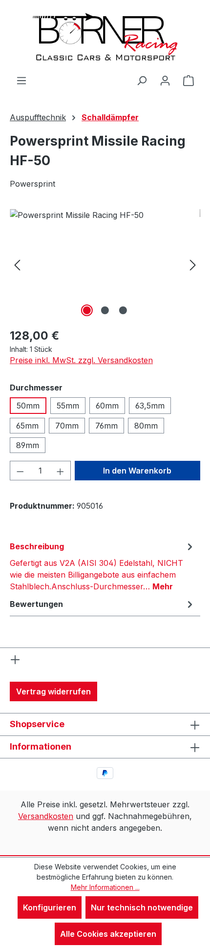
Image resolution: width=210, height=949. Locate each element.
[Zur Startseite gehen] (105, 37)
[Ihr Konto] (165, 80)
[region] (105, 264)
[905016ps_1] (105, 264)
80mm (146, 426)
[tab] (102, 566)
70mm (67, 426)
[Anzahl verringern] (20, 470)
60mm (107, 405)
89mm (27, 445)
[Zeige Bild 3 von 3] (123, 310)
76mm (106, 426)
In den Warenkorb (137, 470)
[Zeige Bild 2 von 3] (105, 310)
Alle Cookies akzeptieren (108, 934)
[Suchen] (141, 80)
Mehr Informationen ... (105, 887)
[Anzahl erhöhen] (60, 470)
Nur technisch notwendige (142, 907)
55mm (68, 405)
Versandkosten (45, 816)
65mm (27, 426)
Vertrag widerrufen (53, 691)
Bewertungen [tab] (36, 604)
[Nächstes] (193, 264)
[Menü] (21, 80)
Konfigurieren (49, 907)
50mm (28, 405)
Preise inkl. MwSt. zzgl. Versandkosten (81, 360)
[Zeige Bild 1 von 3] (87, 310)
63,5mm (150, 405)
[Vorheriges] (17, 264)
